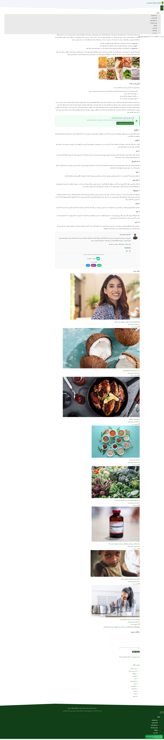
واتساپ (99, 265)
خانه (139, 656)
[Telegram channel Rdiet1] (130, 251)
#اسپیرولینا (132, 626)
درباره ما (94, 708)
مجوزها (69, 708)
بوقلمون (123, 133)
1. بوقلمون (134, 673)
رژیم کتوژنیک (154, 15)
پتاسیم (117, 197)
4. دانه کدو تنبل (133, 681)
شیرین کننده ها (153, 22)
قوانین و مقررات (81, 708)
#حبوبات (112, 626)
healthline (106, 228)
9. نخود (135, 693)
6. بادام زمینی (134, 686)
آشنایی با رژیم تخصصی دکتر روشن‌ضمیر (125, 123)
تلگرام (88, 265)
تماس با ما (87, 708)
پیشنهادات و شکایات (74, 708)
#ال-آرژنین (127, 626)
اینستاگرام (93, 265)
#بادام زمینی (121, 626)
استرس (91, 54)
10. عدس (135, 696)
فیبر (123, 226)
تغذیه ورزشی (154, 17)
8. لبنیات (135, 691)
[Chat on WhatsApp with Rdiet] (127, 251)
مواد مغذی (154, 33)
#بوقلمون (116, 626)
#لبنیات (105, 626)
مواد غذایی (154, 30)
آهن (74, 165)
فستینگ (155, 25)
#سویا (108, 626)
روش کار (91, 708)
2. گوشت (135, 676)
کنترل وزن (154, 28)
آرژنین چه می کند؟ (133, 671)
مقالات (158, 12)
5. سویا (135, 683)
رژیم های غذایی (153, 20)
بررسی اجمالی (133, 668)
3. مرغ (135, 678)
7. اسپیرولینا (134, 688)
